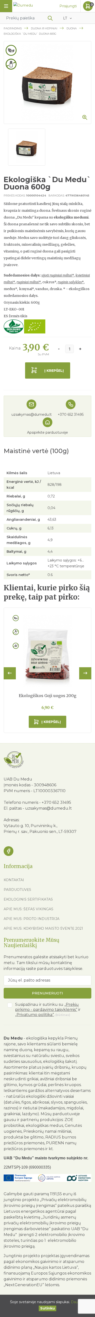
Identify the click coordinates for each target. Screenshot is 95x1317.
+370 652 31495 (71, 414)
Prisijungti (68, 6)
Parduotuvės (17, 889)
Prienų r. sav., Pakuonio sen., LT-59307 (40, 831)
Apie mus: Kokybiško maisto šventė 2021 (43, 928)
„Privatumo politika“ (34, 1014)
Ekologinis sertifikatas (28, 899)
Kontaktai (14, 880)
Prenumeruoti (47, 993)
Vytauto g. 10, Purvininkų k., (30, 825)
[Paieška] (50, 19)
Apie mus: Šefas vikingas (28, 909)
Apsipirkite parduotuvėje (47, 432)
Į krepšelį (54, 370)
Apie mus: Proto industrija (31, 919)
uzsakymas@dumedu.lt (31, 414)
